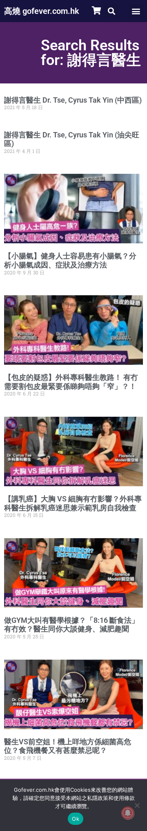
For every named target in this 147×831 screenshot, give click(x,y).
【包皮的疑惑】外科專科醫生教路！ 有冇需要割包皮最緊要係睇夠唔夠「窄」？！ (71, 382)
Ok (75, 818)
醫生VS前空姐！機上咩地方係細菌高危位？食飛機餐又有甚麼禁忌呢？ (67, 746)
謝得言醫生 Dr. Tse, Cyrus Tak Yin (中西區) (73, 100)
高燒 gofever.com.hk (41, 11)
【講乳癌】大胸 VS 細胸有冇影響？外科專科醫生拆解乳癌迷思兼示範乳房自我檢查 (73, 503)
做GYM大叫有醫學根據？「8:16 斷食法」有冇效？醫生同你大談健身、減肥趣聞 (71, 624)
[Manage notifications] (127, 813)
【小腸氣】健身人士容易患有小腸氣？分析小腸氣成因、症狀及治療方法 (70, 260)
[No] (137, 805)
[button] (111, 11)
